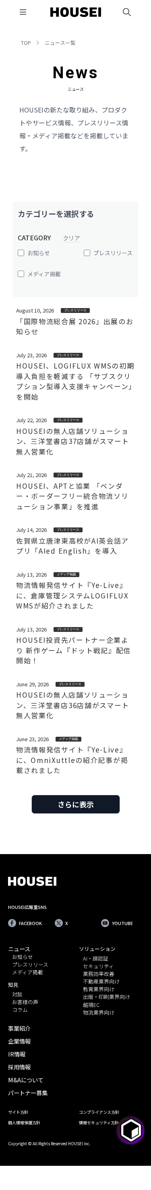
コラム (20, 1010)
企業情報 (19, 1041)
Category (34, 237)
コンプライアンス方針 (99, 1112)
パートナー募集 (28, 1092)
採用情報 (19, 1067)
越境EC (91, 1005)
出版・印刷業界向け (106, 997)
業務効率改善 (98, 974)
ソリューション (97, 948)
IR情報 (16, 1054)
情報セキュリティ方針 (99, 1122)
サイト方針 (18, 1112)
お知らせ (22, 957)
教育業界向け (98, 989)
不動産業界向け (101, 981)
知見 (13, 984)
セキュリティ (98, 966)
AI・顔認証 (95, 958)
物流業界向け (98, 1012)
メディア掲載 (27, 972)
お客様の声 (25, 1002)
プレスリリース (30, 964)
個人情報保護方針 (24, 1122)
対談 (17, 994)
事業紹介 (19, 1028)
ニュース (19, 948)
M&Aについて (25, 1079)
